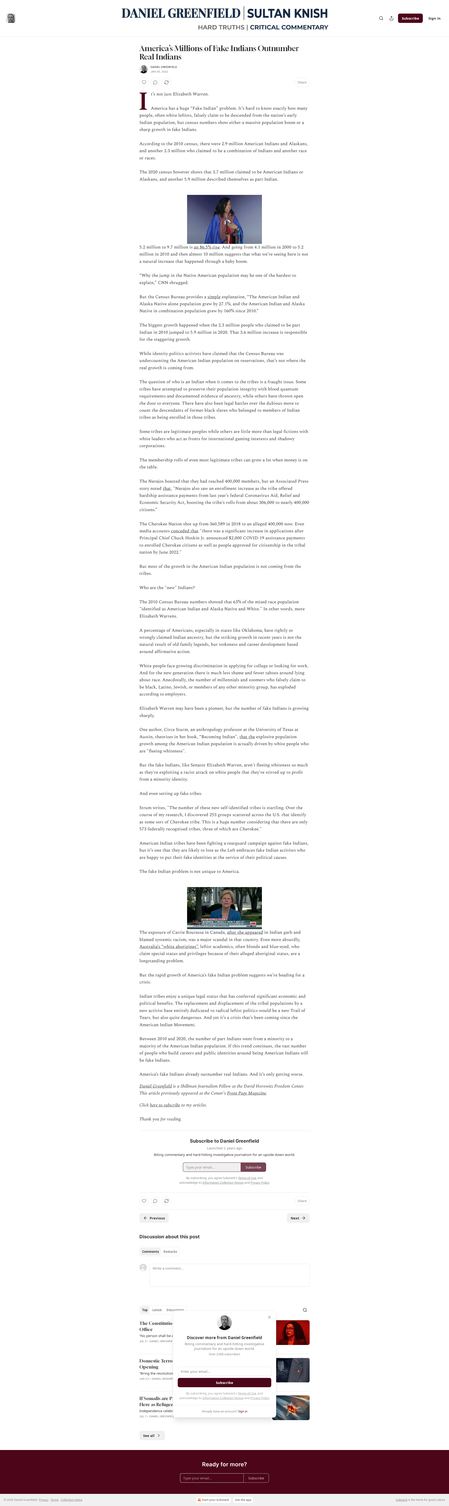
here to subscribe (165, 1105)
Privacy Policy (259, 1398)
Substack (401, 1500)
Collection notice (71, 1500)
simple (214, 297)
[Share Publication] (391, 18)
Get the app (243, 1500)
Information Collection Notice (223, 1398)
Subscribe (410, 18)
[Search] (381, 18)
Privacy (43, 1500)
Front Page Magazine (246, 1093)
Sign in (434, 18)
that (167, 488)
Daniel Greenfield (164, 67)
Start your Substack (215, 1500)
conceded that (185, 531)
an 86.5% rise (207, 247)
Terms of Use (247, 1393)
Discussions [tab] (175, 1310)
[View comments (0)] (155, 82)
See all (149, 1435)
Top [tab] (145, 1310)
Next (295, 1218)
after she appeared (245, 932)
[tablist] (159, 1251)
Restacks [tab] (170, 1252)
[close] (269, 1317)
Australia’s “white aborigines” (168, 946)
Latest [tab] (157, 1310)
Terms (55, 1500)
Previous (157, 1218)
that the (247, 737)
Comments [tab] (150, 1252)
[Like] (144, 82)
